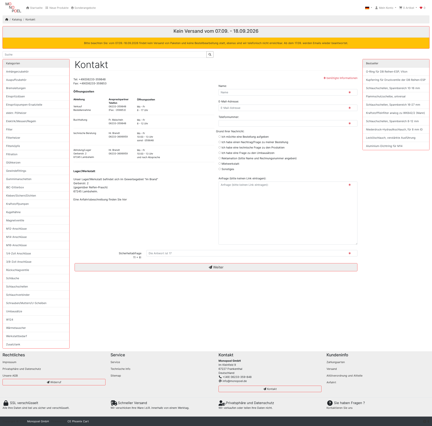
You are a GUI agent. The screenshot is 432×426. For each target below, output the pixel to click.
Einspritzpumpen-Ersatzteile (24, 104)
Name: (223, 86)
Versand (332, 368)
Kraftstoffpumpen (17, 203)
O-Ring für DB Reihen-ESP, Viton (386, 71)
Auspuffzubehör (16, 79)
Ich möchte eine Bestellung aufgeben (245, 136)
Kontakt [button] (271, 389)
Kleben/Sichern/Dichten (21, 195)
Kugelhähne (13, 212)
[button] (368, 7)
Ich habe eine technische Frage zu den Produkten (253, 147)
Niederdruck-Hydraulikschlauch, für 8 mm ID (394, 129)
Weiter (217, 267)
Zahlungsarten (336, 362)
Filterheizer (13, 137)
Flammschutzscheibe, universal (386, 96)
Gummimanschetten (18, 179)
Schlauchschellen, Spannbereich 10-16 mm (393, 88)
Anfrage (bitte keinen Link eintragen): (242, 178)
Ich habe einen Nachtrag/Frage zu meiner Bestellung (254, 142)
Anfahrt (331, 382)
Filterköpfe (13, 146)
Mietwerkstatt (230, 163)
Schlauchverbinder (18, 294)
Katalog (17, 19)
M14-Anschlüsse (16, 237)
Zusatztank (13, 344)
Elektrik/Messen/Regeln (21, 121)
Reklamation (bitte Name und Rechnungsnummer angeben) (259, 158)
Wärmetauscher (16, 327)
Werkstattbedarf (16, 336)
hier (124, 199)
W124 (9, 319)
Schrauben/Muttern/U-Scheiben (26, 303)
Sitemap (116, 375)
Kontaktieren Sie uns (340, 407)
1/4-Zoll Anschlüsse (18, 253)
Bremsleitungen (16, 88)
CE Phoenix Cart (78, 421)
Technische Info (120, 368)
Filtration (11, 154)
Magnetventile (15, 220)
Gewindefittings (16, 170)
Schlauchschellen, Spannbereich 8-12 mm (392, 121)
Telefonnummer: (229, 117)
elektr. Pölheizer (16, 113)
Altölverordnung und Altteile (344, 375)
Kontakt (30, 19)
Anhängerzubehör (17, 71)
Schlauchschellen (17, 286)
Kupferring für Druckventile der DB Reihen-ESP (396, 79)
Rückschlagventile (17, 270)
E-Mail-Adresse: (229, 101)
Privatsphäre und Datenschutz (22, 368)
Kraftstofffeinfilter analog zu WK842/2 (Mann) (395, 113)
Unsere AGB (10, 375)
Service (115, 362)
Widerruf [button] (55, 382)
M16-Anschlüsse (16, 245)
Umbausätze (14, 311)
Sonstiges (227, 169)
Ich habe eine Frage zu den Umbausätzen (247, 153)
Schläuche (12, 278)
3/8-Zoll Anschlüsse (18, 261)
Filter (9, 129)
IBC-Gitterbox (15, 187)
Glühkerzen (13, 162)
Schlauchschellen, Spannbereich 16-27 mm (393, 104)
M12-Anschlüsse (16, 228)
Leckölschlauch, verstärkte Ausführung (390, 137)
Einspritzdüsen (15, 96)
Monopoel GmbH (38, 421)
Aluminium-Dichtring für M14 (384, 146)
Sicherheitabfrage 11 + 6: (130, 255)
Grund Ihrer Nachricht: (230, 131)
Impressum (9, 362)
